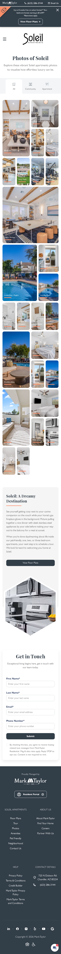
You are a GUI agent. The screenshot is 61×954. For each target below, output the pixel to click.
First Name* (13, 678)
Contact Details (45, 867)
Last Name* (13, 692)
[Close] (57, 10)
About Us (45, 809)
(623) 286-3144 (47, 884)
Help (15, 867)
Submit (30, 736)
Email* (9, 706)
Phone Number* (15, 720)
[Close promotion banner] (4, 10)
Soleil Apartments (16, 809)
